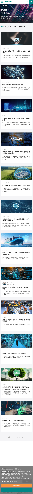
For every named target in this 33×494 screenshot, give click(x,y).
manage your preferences (8, 478)
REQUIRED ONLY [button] (16, 485)
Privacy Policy (7, 481)
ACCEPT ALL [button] (16, 490)
